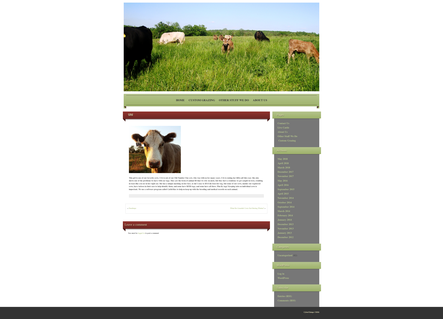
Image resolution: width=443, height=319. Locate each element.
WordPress (283, 278)
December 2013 (285, 224)
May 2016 (283, 180)
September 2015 (286, 189)
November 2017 (286, 176)
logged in (141, 233)
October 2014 (285, 202)
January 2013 (285, 233)
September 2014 (286, 207)
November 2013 (286, 228)
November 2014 (286, 198)
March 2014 (284, 211)
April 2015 (283, 193)
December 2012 (285, 237)
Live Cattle (283, 127)
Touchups (132, 208)
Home (180, 100)
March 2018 (284, 167)
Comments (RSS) (287, 300)
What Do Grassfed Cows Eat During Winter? (247, 208)
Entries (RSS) (285, 296)
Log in (281, 273)
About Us (260, 100)
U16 (130, 115)
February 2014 (285, 215)
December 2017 (285, 172)
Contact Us (283, 123)
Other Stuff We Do (234, 100)
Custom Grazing (202, 100)
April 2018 (283, 163)
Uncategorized (285, 255)
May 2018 (283, 159)
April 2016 (283, 185)
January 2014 (285, 219)
